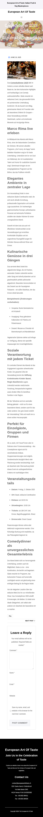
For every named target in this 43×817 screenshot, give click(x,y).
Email (11, 684)
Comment (13, 650)
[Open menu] (21, 17)
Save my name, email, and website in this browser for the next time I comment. (22, 710)
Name (12, 672)
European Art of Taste (21, 11)
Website (12, 695)
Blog (10, 616)
